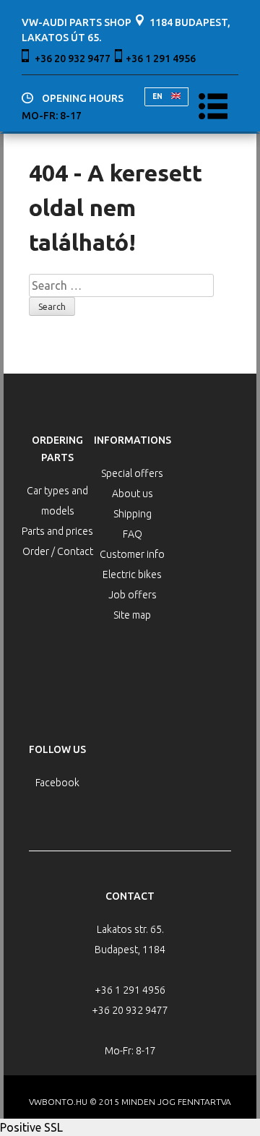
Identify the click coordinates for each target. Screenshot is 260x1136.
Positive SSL (31, 1127)
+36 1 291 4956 (161, 58)
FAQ (132, 534)
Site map (132, 615)
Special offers (132, 473)
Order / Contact (57, 551)
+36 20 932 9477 (72, 58)
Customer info (132, 554)
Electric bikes (132, 574)
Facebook (57, 782)
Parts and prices (57, 531)
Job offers (132, 595)
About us (132, 493)
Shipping (132, 514)
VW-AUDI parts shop (76, 22)
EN (158, 96)
